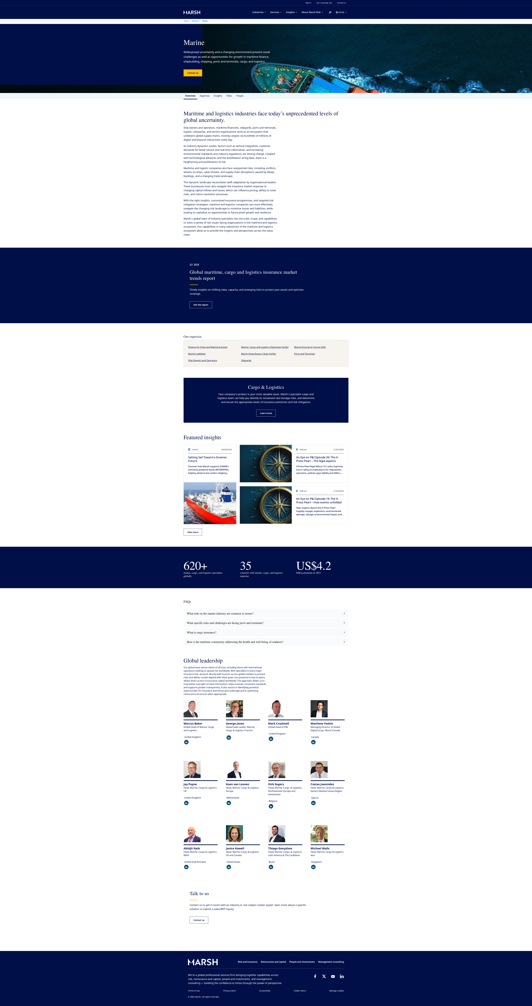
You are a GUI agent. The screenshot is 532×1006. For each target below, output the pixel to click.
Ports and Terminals (304, 353)
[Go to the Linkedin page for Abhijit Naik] (186, 867)
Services (274, 12)
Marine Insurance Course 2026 (310, 347)
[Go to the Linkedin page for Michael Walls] (313, 867)
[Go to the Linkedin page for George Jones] (229, 737)
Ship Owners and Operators (202, 360)
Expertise (204, 95)
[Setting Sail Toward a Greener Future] (210, 503)
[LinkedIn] (341, 976)
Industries (258, 12)
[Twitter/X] (324, 976)
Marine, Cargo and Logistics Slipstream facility (265, 347)
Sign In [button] (308, 3)
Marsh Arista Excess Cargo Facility (258, 353)
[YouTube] (333, 976)
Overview (190, 95)
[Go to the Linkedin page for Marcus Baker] (186, 742)
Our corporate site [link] (324, 3)
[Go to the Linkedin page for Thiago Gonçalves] (271, 867)
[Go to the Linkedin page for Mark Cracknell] (271, 739)
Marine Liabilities (196, 353)
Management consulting (331, 961)
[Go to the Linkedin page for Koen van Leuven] (229, 803)
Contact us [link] (341, 3)
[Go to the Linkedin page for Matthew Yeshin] (313, 742)
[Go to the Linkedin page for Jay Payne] (186, 803)
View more (192, 532)
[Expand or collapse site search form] (330, 12)
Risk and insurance (248, 961)
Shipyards (246, 360)
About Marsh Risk (311, 12)
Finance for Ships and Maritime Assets (207, 347)
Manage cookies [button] (336, 990)
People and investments (302, 961)
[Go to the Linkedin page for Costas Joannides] (313, 803)
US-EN (341, 12)
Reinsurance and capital (273, 961)
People (239, 95)
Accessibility (264, 990)
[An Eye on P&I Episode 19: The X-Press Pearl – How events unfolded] (266, 505)
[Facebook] (315, 976)
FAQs (229, 95)
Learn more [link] (266, 413)
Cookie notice (300, 990)
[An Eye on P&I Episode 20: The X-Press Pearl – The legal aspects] (266, 463)
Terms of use (194, 990)
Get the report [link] (200, 304)
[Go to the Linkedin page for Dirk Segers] (271, 806)
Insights (290, 12)
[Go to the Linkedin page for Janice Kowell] (229, 867)
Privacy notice (229, 990)
